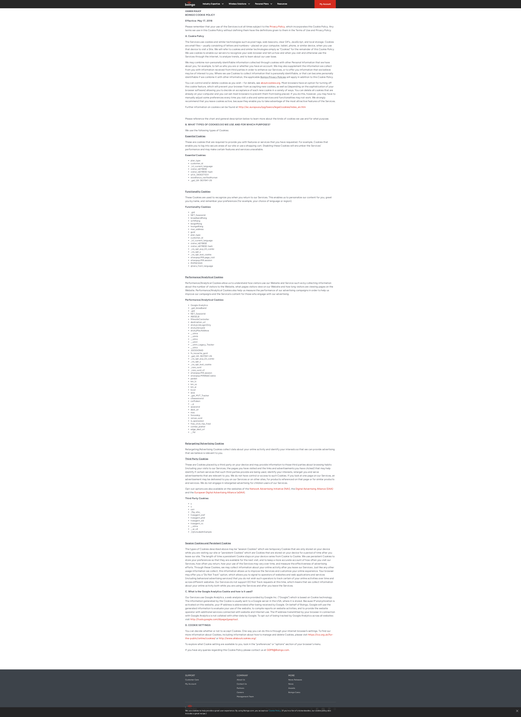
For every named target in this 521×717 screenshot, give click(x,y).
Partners (240, 688)
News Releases (295, 680)
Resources (282, 4)
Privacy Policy (277, 26)
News (290, 684)
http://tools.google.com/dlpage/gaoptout (214, 619)
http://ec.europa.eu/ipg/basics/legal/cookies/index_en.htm (272, 107)
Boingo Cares (294, 692)
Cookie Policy (275, 711)
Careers (240, 692)
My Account (325, 4)
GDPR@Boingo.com (278, 649)
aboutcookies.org (270, 82)
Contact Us (242, 684)
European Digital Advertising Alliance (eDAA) (219, 492)
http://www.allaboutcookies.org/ (237, 638)
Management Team (245, 696)
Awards (291, 688)
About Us (241, 680)
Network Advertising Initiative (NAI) (270, 488)
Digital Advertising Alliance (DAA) (314, 488)
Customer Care (192, 680)
